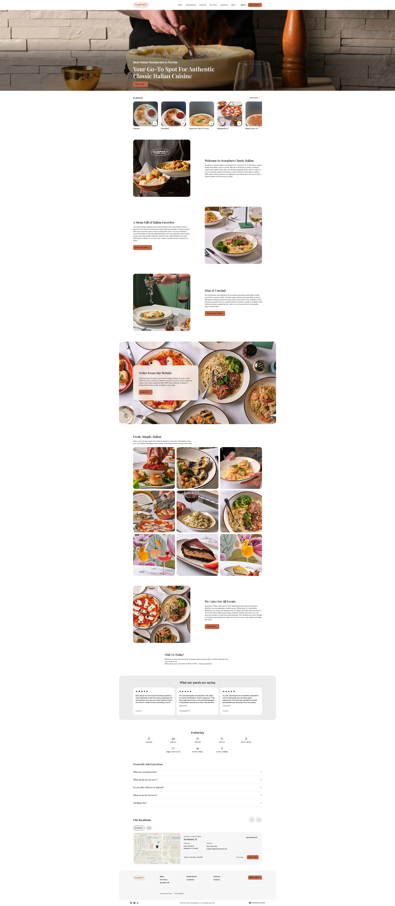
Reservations (191, 5)
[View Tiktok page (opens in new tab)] (137, 903)
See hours (240, 857)
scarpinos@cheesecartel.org (216, 849)
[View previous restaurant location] (252, 820)
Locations (224, 5)
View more (183, 705)
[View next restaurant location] (259, 820)
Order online (252, 857)
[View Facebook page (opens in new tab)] (131, 903)
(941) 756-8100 (211, 846)
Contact (216, 880)
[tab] (139, 827)
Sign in (243, 5)
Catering (202, 5)
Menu (180, 5)
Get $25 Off (164, 883)
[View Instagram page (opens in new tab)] (134, 903)
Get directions (251, 837)
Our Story (213, 5)
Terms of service (166, 893)
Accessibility (179, 893)
